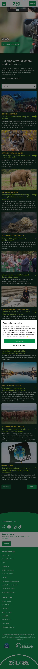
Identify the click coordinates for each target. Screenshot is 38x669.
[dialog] (19, 334)
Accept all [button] (19, 341)
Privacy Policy (22, 337)
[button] (19, 345)
